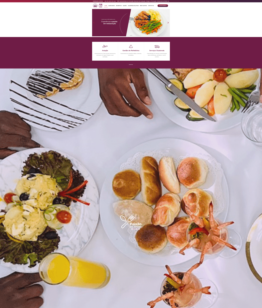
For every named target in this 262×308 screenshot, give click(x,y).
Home (105, 5)
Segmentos (119, 5)
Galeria (125, 5)
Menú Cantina (143, 5)
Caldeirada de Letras (133, 5)
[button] (163, 5)
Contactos (151, 5)
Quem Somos (111, 5)
